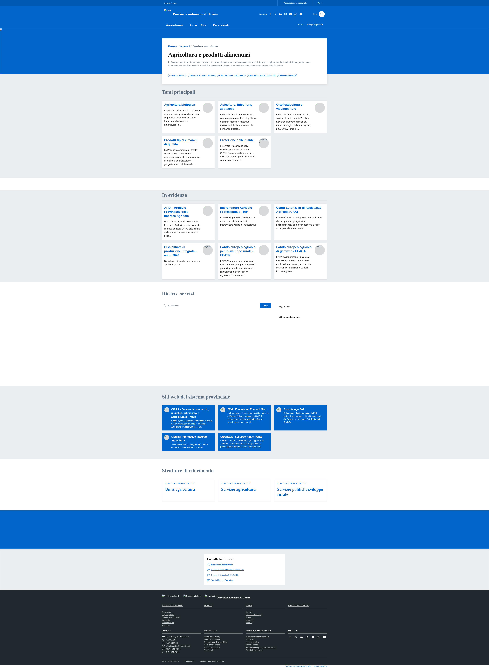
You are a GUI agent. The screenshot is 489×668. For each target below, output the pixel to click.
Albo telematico (252, 642)
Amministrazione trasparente (295, 3)
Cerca (265, 306)
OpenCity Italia (305, 666)
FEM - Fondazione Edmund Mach (247, 409)
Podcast (249, 623)
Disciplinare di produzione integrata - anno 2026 (180, 251)
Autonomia (166, 612)
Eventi (248, 617)
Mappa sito (189, 661)
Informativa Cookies (212, 639)
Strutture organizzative (179, 483)
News (249, 606)
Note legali (208, 650)
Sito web (288, 666)
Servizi (208, 606)
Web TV (249, 620)
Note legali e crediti (212, 645)
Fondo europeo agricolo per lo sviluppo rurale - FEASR (238, 251)
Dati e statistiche (298, 606)
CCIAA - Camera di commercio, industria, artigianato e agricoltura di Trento (190, 413)
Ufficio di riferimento (289, 317)
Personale (166, 620)
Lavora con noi (168, 623)
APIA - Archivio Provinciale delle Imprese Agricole (176, 212)
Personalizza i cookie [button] (170, 661)
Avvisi (248, 612)
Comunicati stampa (253, 614)
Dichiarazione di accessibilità (215, 642)
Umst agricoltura (180, 489)
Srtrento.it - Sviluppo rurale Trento (241, 436)
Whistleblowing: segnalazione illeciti (260, 647)
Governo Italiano (170, 3)
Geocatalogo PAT (293, 409)
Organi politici (168, 614)
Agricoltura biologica (179, 104)
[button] (176, 25)
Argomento (284, 306)
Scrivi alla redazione (254, 650)
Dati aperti (250, 639)
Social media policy (212, 647)
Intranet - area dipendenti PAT (212, 661)
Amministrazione (172, 606)
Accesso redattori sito (320, 666)
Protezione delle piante (237, 140)
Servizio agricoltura (238, 489)
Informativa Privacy (212, 637)
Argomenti (185, 46)
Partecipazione (252, 645)
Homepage (172, 46)
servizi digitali (297, 666)
